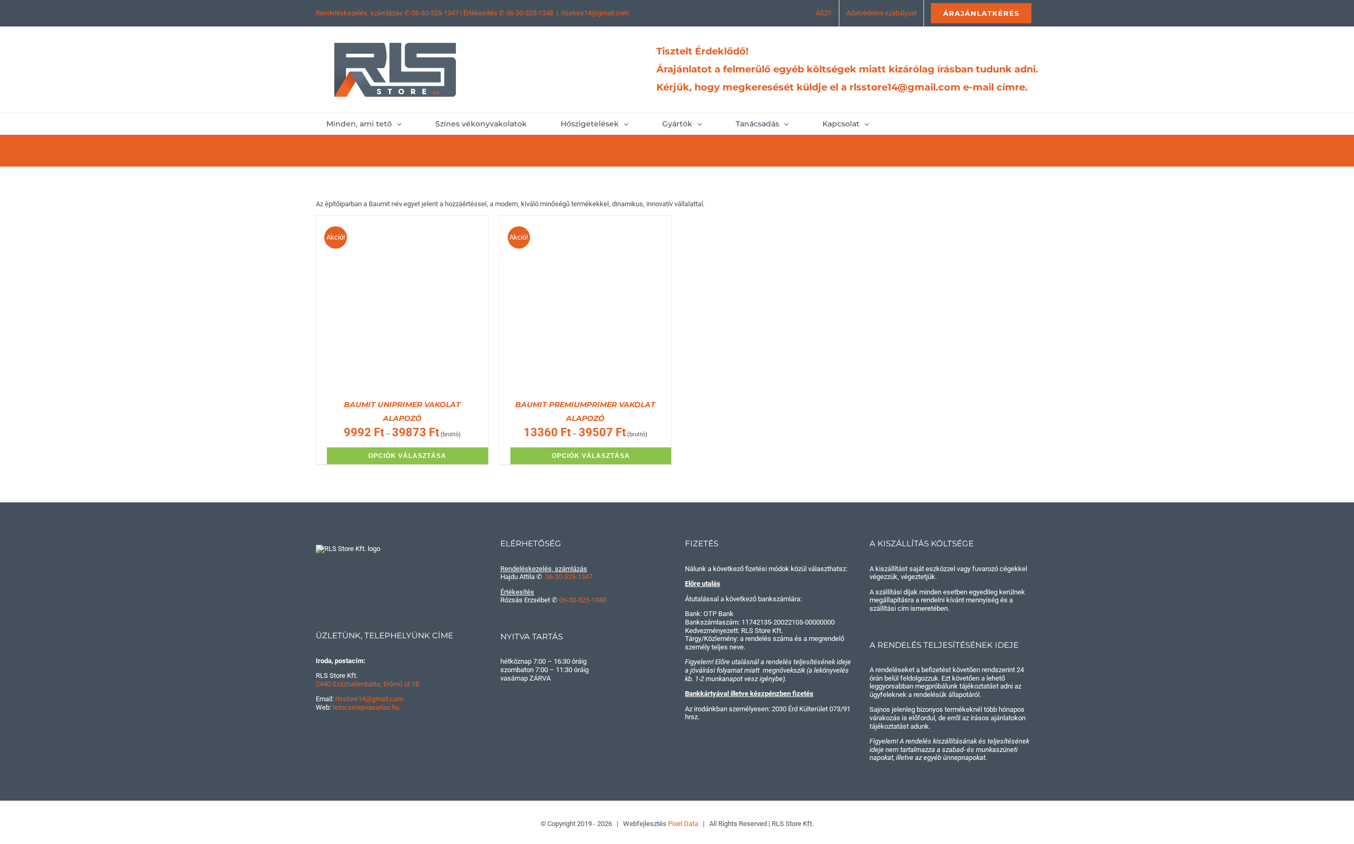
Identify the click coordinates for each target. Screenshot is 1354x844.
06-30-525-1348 (529, 13)
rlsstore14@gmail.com (595, 13)
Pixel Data (683, 824)
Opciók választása (407, 456)
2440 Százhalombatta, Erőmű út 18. (368, 684)
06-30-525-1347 (435, 13)
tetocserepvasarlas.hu (366, 707)
